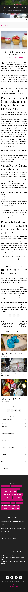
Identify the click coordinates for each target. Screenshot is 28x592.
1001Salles (4, 554)
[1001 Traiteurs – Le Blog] (14, 9)
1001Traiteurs (5, 556)
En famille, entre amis (6, 419)
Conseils (4, 423)
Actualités (4, 465)
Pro (2, 461)
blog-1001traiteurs (19, 57)
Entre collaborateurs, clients (8, 433)
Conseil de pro (5, 468)
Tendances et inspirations (8, 430)
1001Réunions (5, 557)
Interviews (4, 454)
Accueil (2, 24)
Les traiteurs (5, 444)
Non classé (9, 24)
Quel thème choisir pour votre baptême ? (11, 353)
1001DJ (3, 565)
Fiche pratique (5, 440)
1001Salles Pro (5, 561)
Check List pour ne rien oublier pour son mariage (14, 374)
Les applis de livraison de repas (9, 538)
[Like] (10, 315)
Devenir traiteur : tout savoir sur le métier (12, 535)
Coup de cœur (5, 437)
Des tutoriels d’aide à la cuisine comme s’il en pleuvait (12, 399)
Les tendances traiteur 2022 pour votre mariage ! (14, 542)
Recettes (4, 426)
